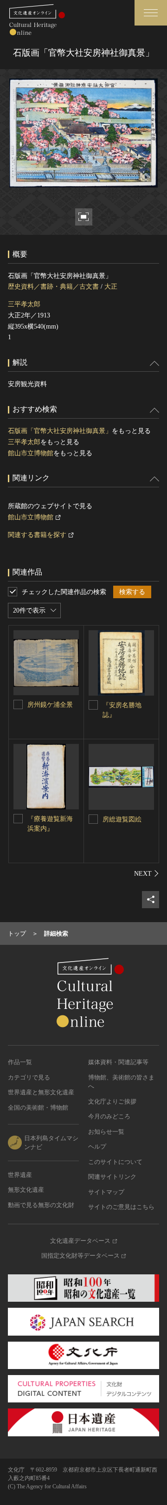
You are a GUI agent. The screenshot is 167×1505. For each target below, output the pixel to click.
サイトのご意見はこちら (121, 1206)
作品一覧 (20, 1062)
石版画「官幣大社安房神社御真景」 (60, 430)
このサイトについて (115, 1161)
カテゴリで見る (29, 1077)
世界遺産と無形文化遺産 (41, 1092)
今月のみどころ (109, 1116)
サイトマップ (106, 1191)
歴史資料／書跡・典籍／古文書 (53, 286)
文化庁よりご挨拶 (112, 1101)
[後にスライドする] (146, 873)
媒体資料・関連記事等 (118, 1062)
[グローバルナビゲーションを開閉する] (151, 13)
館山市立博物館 (30, 453)
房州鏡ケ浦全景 (50, 704)
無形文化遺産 (26, 1189)
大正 (110, 286)
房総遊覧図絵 (122, 819)
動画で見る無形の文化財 (41, 1204)
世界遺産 (20, 1174)
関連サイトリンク (112, 1176)
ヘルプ (97, 1146)
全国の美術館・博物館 (38, 1107)
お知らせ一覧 (106, 1131)
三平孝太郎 (24, 304)
